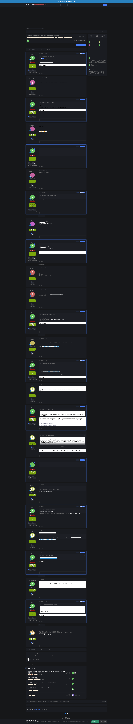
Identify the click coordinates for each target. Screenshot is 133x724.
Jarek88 (32, 339)
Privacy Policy (62, 716)
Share (76, 40)
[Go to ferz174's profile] (32, 224)
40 (35, 688)
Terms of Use (39, 721)
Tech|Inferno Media (36, 709)
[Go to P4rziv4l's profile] (32, 272)
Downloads (56, 4)
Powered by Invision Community (66, 718)
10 (55, 682)
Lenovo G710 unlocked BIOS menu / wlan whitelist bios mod (38, 682)
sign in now (49, 655)
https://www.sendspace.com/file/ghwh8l (45, 223)
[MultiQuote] (39, 73)
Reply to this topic (81, 44)
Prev (29, 49)
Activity (63, 4)
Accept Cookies (95, 721)
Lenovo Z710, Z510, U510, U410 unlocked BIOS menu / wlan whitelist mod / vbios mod (42, 687)
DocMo (75, 694)
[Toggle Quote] (40, 56)
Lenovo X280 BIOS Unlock (32, 677)
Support (76, 4)
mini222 (32, 385)
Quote (42, 73)
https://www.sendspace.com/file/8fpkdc (47, 532)
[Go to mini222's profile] (32, 389)
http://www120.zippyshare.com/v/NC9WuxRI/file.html (48, 425)
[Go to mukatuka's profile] (32, 632)
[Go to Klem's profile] (28, 40)
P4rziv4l (32, 268)
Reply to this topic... (35, 659)
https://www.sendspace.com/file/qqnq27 (50, 346)
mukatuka (32, 629)
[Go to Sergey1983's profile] (32, 82)
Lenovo (38, 41)
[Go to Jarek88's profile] (32, 343)
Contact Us (67, 716)
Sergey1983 (32, 78)
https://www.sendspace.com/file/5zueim (46, 62)
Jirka (102, 44)
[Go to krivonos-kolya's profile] (32, 584)
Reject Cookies (103, 721)
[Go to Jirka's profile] (99, 45)
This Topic (38, 28)
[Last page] (44, 49)
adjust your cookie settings (73, 721)
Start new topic (71, 44)
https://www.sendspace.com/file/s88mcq (46, 634)
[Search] (43, 28)
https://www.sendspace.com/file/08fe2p (56, 294)
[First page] (27, 49)
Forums (50, 4)
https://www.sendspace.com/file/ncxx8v (45, 587)
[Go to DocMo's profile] (73, 695)
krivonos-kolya (32, 580)
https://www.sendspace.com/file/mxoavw (46, 423)
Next (41, 49)
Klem (32, 54)
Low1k (51, 56)
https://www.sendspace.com (75, 513)
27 (41, 672)
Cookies (71, 716)
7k (30, 71)
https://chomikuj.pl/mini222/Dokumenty (45, 491)
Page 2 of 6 (48, 49)
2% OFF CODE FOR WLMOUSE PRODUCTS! (65, 1)
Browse (70, 4)
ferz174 (32, 220)
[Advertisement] (66, 17)
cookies (48, 721)
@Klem (42, 58)
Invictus (30, 678)
